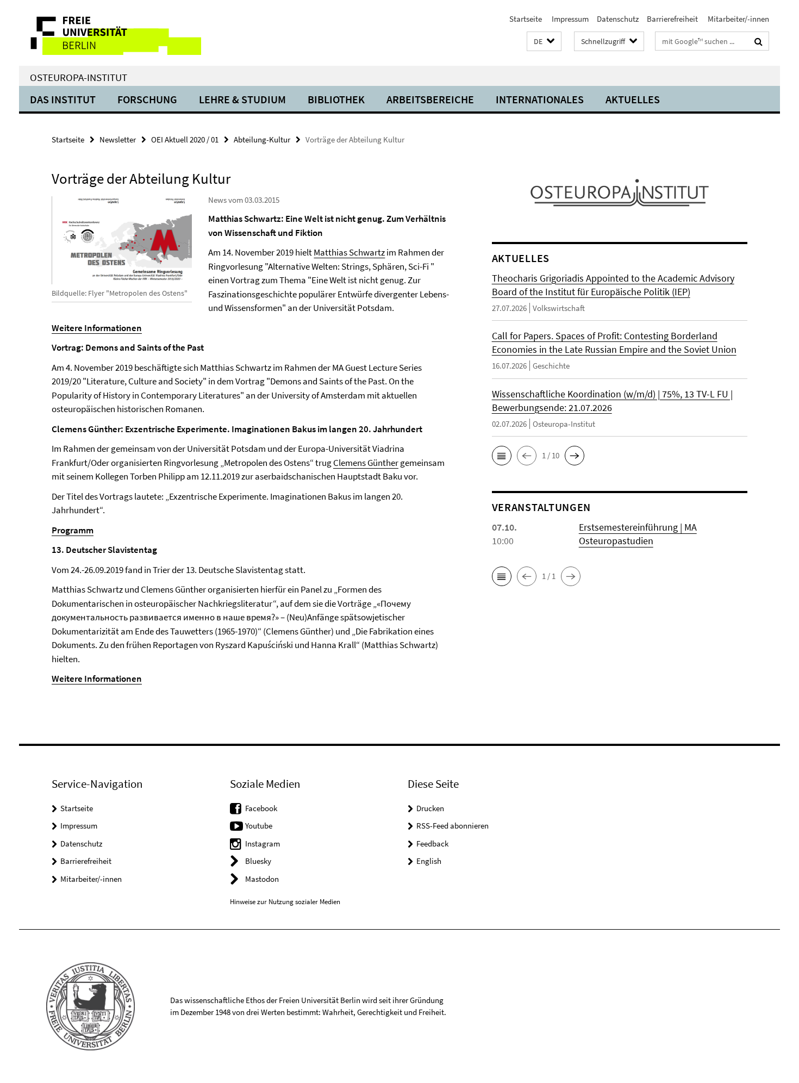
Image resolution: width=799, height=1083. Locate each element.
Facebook (261, 808)
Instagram (262, 843)
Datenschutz (618, 19)
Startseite (525, 19)
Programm (72, 530)
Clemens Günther (365, 463)
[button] (544, 42)
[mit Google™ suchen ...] (758, 41)
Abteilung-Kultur (262, 139)
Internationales (540, 99)
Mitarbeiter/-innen (737, 19)
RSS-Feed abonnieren (452, 825)
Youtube (258, 825)
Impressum (569, 19)
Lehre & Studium (242, 99)
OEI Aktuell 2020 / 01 (185, 139)
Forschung (147, 99)
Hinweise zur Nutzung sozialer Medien (285, 901)
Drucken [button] (430, 808)
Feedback (432, 843)
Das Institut (63, 99)
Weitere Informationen (97, 328)
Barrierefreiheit (672, 19)
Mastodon (262, 879)
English (428, 861)
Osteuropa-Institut (78, 77)
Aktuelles (633, 99)
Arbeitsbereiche (430, 99)
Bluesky (258, 861)
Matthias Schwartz (349, 252)
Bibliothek (336, 99)
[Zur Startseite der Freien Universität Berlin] (110, 33)
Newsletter (117, 139)
